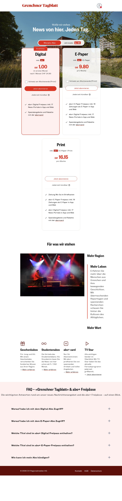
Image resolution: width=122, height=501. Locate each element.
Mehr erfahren (28, 369)
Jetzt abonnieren (94, 374)
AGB (86, 471)
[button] (97, 255)
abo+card (39, 115)
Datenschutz (96, 471)
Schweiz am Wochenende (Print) (42, 81)
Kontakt (78, 471)
